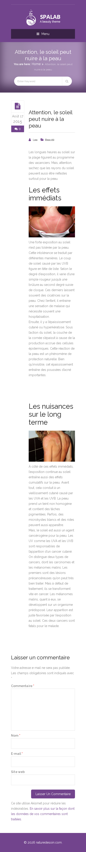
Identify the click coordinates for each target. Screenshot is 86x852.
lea (35, 139)
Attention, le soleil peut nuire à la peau (50, 119)
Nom (15, 735)
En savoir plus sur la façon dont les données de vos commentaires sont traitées (43, 814)
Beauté (49, 139)
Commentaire (22, 686)
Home (36, 64)
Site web (18, 772)
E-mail (17, 753)
